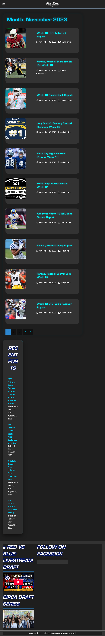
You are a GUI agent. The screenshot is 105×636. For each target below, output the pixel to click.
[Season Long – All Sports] (17, 68)
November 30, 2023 (47, 42)
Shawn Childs (66, 42)
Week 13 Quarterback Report (54, 95)
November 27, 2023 (47, 283)
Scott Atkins (65, 222)
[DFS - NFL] (17, 158)
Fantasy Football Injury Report (54, 245)
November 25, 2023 (47, 313)
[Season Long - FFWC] (17, 188)
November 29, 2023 (47, 162)
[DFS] (17, 38)
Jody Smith (65, 132)
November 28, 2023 (47, 222)
